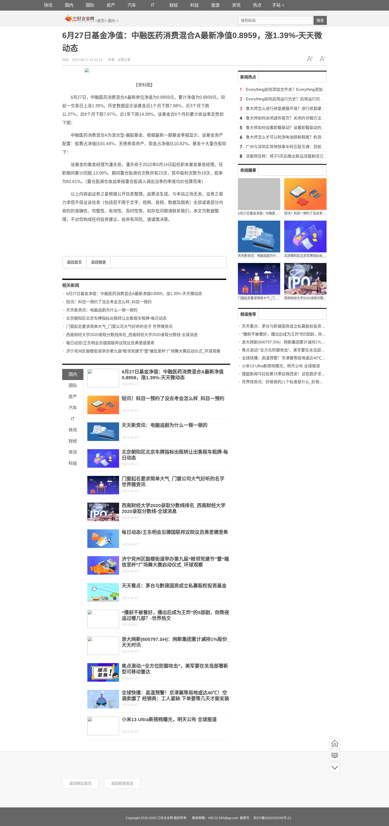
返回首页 (74, 262)
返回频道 (98, 262)
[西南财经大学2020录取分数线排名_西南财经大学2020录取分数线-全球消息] (103, 512)
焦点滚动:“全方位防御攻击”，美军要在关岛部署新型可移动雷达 (297, 350)
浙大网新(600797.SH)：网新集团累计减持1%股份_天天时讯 (294, 342)
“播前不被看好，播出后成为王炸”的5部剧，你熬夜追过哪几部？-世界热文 (306, 334)
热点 (257, 5)
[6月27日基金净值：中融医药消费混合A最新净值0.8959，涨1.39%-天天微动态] (103, 378)
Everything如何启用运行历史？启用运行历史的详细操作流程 (299, 99)
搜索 (320, 20)
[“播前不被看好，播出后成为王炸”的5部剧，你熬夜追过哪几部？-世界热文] (103, 619)
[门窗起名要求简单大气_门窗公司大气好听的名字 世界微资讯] (103, 485)
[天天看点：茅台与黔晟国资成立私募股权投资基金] (103, 592)
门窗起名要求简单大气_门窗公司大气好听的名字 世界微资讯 (119, 326)
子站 (276, 5)
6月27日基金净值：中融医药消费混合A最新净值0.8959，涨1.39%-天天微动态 (134, 293)
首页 (101, 21)
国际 (90, 5)
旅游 (215, 5)
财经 (173, 5)
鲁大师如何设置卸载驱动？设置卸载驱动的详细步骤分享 (295, 127)
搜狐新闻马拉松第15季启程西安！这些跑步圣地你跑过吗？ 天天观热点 (304, 374)
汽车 (132, 5)
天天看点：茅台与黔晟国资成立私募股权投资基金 (174, 585)
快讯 (48, 5)
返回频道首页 (122, 783)
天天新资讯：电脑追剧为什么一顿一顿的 (102, 310)
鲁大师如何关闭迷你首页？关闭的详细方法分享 (287, 118)
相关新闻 (70, 285)
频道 (334, 755)
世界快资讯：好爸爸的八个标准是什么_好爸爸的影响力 (290, 381)
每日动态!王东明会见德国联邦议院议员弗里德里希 (110, 343)
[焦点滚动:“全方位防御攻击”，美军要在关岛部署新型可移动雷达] (103, 672)
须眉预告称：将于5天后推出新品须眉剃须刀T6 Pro (290, 156)
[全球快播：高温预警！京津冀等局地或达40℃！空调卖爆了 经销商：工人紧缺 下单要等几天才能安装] (103, 699)
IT (153, 5)
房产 (111, 5)
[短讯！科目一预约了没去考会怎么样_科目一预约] (103, 405)
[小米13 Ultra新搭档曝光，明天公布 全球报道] (103, 726)
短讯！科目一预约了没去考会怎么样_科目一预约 (109, 302)
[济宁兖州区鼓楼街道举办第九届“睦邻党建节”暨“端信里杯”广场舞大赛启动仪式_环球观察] (103, 565)
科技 (194, 5)
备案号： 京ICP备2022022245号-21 (265, 818)
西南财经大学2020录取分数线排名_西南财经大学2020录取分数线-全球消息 (132, 334)
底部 (334, 767)
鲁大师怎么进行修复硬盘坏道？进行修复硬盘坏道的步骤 (295, 108)
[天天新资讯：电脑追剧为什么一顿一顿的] (103, 431)
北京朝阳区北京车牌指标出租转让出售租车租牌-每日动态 (116, 318)
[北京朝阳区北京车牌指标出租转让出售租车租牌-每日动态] (103, 458)
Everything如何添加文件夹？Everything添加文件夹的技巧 (296, 89)
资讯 (236, 5)
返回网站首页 (80, 783)
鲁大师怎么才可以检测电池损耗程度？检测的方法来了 (293, 137)
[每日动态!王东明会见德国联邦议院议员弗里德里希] (103, 538)
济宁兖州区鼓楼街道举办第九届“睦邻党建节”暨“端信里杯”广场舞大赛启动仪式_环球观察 (143, 351)
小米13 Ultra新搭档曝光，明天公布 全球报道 (169, 719)
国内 (69, 5)
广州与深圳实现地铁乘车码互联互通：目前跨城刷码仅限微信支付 (303, 146)
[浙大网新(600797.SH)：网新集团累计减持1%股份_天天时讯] (103, 645)
